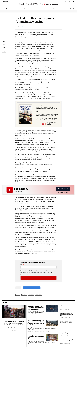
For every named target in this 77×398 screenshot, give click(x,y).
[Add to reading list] (4, 54)
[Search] (73, 8)
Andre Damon (18, 26)
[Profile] (73, 1)
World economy (38, 294)
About (70, 1)
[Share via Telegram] (4, 44)
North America (24, 294)
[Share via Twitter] (4, 38)
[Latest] (6, 8)
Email (21, 264)
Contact (66, 1)
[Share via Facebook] (4, 35)
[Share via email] (4, 47)
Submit (38, 277)
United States (31, 294)
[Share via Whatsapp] (4, 41)
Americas (17, 294)
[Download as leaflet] (4, 50)
